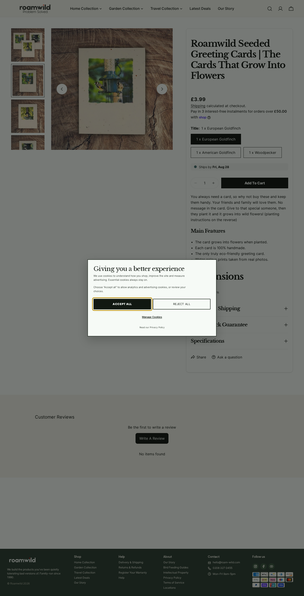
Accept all (122, 304)
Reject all (182, 304)
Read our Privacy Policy (152, 327)
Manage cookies (152, 317)
